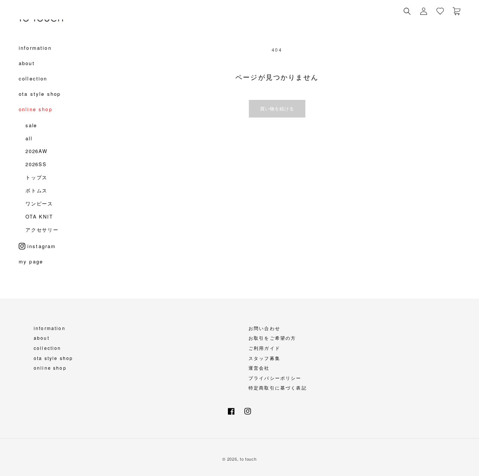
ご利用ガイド (264, 348)
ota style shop (53, 358)
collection (47, 348)
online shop (50, 367)
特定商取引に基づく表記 (277, 387)
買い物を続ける (277, 108)
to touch (248, 459)
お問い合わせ (264, 328)
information (49, 328)
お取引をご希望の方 (272, 338)
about (41, 338)
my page (31, 263)
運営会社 (259, 367)
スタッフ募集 (264, 358)
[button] (407, 11)
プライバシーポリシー (275, 378)
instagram (41, 246)
